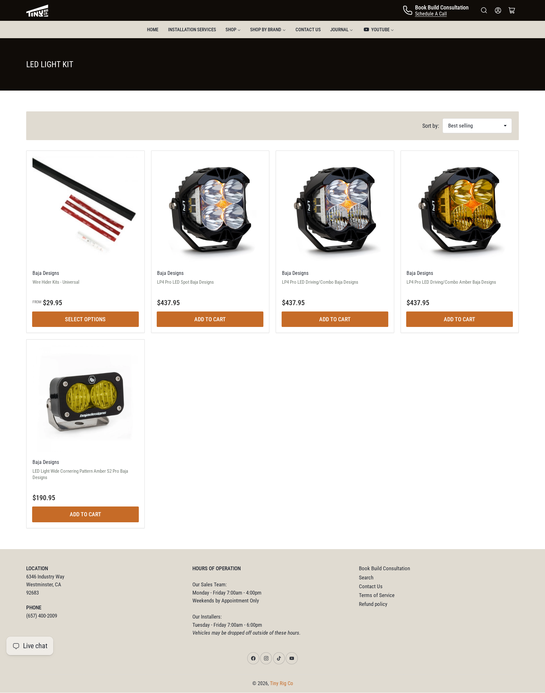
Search (366, 578)
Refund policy (373, 604)
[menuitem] (152, 29)
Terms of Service (377, 595)
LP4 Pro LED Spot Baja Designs (185, 282)
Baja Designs (45, 273)
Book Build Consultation (384, 569)
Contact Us (371, 586)
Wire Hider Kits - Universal (55, 282)
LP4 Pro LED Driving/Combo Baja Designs (320, 282)
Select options (85, 319)
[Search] (484, 10)
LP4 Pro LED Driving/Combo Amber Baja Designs (451, 282)
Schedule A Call (431, 14)
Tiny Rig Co (281, 683)
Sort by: (430, 125)
